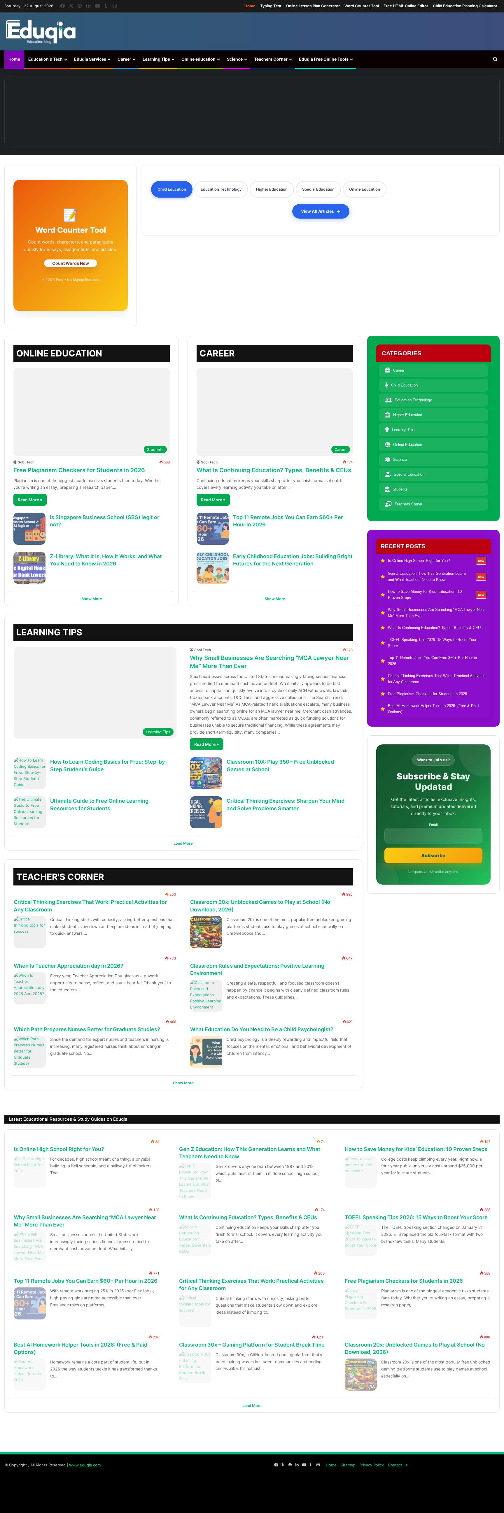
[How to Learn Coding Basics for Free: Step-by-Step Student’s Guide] (30, 773)
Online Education (407, 444)
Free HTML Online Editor (406, 5)
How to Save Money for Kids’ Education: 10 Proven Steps (416, 1149)
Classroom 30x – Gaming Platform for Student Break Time (252, 1345)
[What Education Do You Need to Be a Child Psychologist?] (206, 1052)
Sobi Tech (26, 462)
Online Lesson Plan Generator (313, 5)
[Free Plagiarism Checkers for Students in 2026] (361, 1304)
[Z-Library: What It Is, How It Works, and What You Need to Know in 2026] (29, 568)
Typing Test (270, 5)
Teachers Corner (271, 59)
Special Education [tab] (318, 189)
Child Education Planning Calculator (465, 5)
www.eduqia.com (85, 1465)
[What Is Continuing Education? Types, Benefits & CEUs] (445, 111)
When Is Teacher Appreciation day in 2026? (68, 966)
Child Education (404, 385)
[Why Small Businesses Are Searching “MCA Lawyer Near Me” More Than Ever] (348, 111)
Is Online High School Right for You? (59, 1149)
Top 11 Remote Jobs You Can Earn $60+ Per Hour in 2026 (86, 1281)
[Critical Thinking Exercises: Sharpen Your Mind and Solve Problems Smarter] (206, 812)
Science (235, 59)
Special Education (409, 474)
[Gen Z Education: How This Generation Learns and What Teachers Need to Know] (156, 111)
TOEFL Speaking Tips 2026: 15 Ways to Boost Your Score (416, 1217)
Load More (183, 843)
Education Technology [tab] (221, 189)
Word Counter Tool (361, 5)
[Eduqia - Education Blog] (40, 31)
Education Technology (413, 400)
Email (433, 825)
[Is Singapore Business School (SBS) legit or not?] (29, 529)
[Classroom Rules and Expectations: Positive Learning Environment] (206, 996)
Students (400, 489)
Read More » (30, 499)
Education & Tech (45, 59)
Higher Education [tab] (272, 189)
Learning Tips (156, 59)
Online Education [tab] (364, 189)
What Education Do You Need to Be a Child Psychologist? (261, 1029)
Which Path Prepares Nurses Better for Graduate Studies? (87, 1029)
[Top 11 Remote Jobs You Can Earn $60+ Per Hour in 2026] (213, 529)
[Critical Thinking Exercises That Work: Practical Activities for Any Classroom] (30, 932)
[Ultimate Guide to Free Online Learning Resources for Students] (30, 812)
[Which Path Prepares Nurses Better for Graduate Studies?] (30, 1052)
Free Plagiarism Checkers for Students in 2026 (79, 470)
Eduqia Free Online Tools (324, 59)
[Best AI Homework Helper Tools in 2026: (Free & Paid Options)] (30, 1375)
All (313, 873)
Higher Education (407, 415)
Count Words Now (70, 262)
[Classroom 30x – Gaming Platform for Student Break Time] (195, 1367)
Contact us (398, 1465)
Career (124, 59)
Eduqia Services (90, 59)
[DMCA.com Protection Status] (456, 1502)
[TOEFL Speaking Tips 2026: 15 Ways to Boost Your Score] (361, 1240)
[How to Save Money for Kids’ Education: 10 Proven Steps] (252, 111)
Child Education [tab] (172, 189)
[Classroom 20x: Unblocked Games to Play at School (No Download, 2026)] (206, 932)
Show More (91, 598)
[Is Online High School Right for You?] (59, 111)
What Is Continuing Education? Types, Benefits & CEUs (274, 470)
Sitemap (348, 1465)
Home (250, 5)
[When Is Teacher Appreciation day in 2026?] (30, 988)
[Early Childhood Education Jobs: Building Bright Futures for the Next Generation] (213, 568)
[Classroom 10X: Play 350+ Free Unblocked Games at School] (206, 773)
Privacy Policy (371, 1465)
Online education (198, 59)
